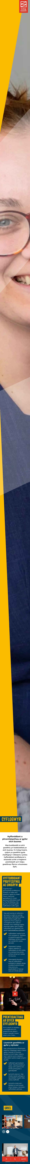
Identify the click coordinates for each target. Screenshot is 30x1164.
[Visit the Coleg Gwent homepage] (23, 6)
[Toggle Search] (15, 1159)
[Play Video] (15, 994)
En (6, 1159)
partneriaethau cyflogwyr (16, 930)
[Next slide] (7, 1131)
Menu (24, 1159)
